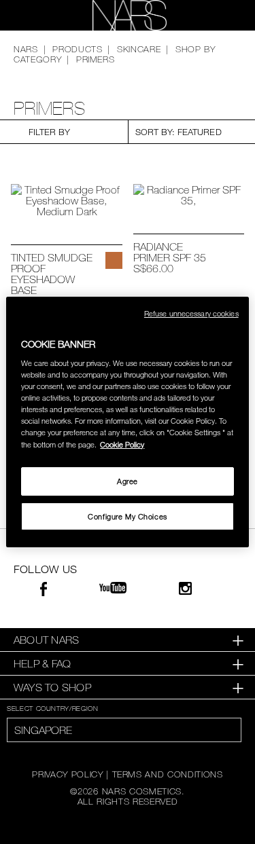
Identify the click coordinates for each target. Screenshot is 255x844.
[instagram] (185, 590)
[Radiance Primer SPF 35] (189, 195)
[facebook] (43, 591)
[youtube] (112, 588)
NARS (26, 48)
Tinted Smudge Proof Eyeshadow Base (51, 273)
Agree (127, 481)
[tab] (127, 640)
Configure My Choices (127, 516)
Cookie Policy (122, 444)
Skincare (138, 48)
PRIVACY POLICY (67, 774)
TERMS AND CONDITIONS (167, 774)
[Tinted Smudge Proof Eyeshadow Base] (66, 200)
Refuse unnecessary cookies (191, 313)
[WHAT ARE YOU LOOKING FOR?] (222, 16)
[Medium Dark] (113, 260)
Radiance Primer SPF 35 (169, 251)
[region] (127, 422)
